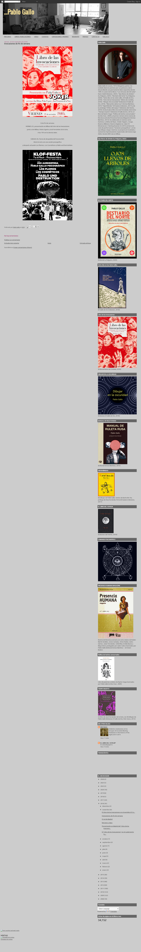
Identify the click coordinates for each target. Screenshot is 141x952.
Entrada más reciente (11, 243)
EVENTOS (45, 36)
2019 (102, 793)
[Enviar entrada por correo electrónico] (27, 227)
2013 (102, 881)
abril (104, 860)
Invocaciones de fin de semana (112, 816)
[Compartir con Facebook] (36, 227)
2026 (102, 779)
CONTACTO (95, 36)
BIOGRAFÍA (75, 36)
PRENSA (85, 36)
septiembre (106, 842)
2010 (102, 892)
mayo (104, 856)
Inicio (49, 243)
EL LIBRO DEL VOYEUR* (108, 743)
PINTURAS (7, 36)
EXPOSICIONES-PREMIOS (60, 36)
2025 (102, 783)
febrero (105, 866)
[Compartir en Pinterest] (38, 227)
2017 (102, 800)
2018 (102, 796)
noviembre (106, 810)
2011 (102, 888)
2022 (102, 786)
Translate (113, 911)
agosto (105, 846)
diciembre (105, 806)
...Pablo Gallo (19, 11)
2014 (102, 878)
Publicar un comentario (12, 240)
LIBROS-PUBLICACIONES (23, 36)
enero (104, 870)
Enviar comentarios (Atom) (23, 247)
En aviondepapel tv (106, 745)
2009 (102, 895)
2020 (102, 790)
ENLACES (106, 36)
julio (103, 849)
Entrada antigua (85, 243)
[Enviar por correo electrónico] (30, 227)
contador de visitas (7, 939)
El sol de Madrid (107, 819)
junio (104, 853)
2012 (102, 885)
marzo (104, 863)
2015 (102, 874)
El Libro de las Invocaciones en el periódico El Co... (118, 812)
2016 (102, 803)
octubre (105, 839)
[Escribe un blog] (32, 227)
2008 (102, 899)
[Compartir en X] (34, 227)
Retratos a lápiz (107, 823)
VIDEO (36, 36)
